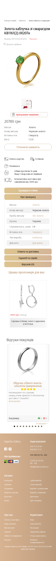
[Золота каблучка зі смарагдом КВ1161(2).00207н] (28, 71)
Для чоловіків (35, 500)
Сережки (7, 484)
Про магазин (9, 527)
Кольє (6, 500)
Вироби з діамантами (39, 488)
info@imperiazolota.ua (39, 466)
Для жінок (37, 242)
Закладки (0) (35, 523)
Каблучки (8, 480)
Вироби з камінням (38, 492)
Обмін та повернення (13, 535)
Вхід (32, 519)
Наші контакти (10, 523)
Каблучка (37, 237)
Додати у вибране (14, 44)
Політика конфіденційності (37, 541)
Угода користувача (38, 535)
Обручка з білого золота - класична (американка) (28, 384)
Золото (36, 204)
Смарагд (37, 231)
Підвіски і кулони (11, 492)
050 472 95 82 (36, 446)
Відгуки (7, 539)
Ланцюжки (8, 488)
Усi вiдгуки (41, 423)
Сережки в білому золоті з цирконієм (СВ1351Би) (28, 322)
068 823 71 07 (35, 449)
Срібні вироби (35, 480)
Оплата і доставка (11, 519)
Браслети (8, 496)
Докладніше (14, 401)
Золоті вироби (36, 484)
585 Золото (38, 215)
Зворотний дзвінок (37, 531)
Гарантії (7, 531)
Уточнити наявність (28, 147)
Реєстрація (34, 527)
